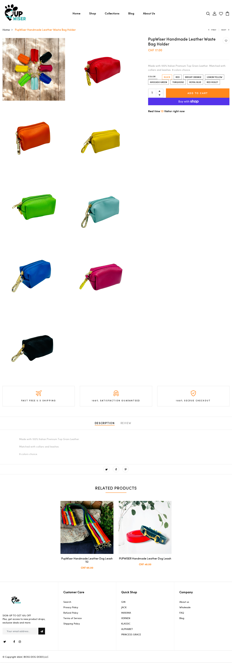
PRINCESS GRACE (131, 634)
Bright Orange (193, 77)
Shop (92, 13)
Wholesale (185, 607)
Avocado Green (158, 82)
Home (76, 13)
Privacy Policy (70, 607)
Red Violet (212, 82)
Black (167, 77)
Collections (112, 13)
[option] (87, 538)
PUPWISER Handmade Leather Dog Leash (145, 558)
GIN (123, 601)
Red (178, 77)
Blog (131, 13)
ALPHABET (127, 629)
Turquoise (178, 82)
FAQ (181, 612)
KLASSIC (125, 623)
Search (67, 601)
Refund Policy (70, 612)
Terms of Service (72, 618)
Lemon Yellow (214, 77)
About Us (149, 13)
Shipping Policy (71, 623)
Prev (213, 30)
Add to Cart (198, 93)
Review (126, 423)
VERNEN (125, 618)
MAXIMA (126, 612)
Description (105, 423)
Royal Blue (195, 82)
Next (223, 30)
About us (184, 601)
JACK (124, 607)
